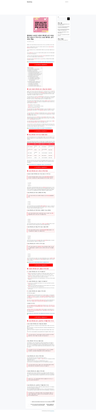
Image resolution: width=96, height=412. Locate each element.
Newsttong (29, 1)
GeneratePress (52, 410)
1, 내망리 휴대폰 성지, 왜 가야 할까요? (34, 77)
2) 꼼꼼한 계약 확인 (32, 80)
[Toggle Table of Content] (41, 68)
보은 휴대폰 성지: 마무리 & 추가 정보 (34, 75)
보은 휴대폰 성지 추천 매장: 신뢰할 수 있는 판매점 (35, 73)
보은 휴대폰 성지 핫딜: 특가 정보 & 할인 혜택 (35, 74)
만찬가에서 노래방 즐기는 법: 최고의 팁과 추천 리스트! (50, 405)
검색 (68, 18)
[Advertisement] (48, 9)
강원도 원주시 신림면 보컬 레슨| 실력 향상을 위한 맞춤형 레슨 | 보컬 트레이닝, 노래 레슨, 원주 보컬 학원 (38, 405)
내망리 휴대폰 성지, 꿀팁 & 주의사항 (33, 76)
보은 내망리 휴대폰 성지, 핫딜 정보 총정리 (34, 82)
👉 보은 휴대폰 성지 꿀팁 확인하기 (41, 64)
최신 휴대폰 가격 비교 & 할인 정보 (33, 83)
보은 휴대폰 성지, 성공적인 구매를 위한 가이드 (34, 81)
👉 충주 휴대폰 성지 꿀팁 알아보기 (41, 317)
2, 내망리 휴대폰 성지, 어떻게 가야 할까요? (34, 78)
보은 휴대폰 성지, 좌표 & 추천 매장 (33, 84)
